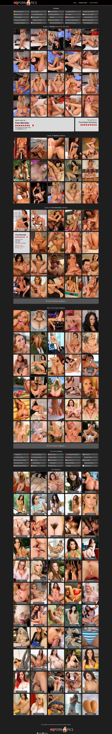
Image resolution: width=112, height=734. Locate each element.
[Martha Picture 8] (56, 61)
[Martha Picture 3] (56, 39)
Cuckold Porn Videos (20, 460)
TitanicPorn (18, 454)
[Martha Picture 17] (39, 106)
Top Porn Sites (87, 457)
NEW (74, 3)
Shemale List (87, 465)
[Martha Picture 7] (39, 61)
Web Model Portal (54, 14)
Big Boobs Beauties (20, 23)
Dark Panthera (36, 463)
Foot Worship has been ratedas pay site (23, 124)
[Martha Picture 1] (21, 39)
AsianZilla (35, 460)
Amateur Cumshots (20, 20)
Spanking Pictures (88, 463)
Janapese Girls (71, 11)
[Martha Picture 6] (21, 61)
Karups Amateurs (37, 23)
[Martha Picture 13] (56, 84)
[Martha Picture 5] (90, 39)
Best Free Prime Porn (55, 23)
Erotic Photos (53, 460)
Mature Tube (18, 14)
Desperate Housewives (73, 454)
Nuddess (69, 14)
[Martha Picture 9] (73, 61)
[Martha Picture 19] (73, 106)
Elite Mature (53, 454)
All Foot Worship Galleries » (56, 301)
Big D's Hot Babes (54, 20)
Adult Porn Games (71, 23)
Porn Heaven (36, 11)
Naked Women (53, 11)
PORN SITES (83, 3)
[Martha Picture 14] (73, 84)
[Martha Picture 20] (90, 106)
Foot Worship (64, 26)
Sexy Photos (53, 457)
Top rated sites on (88, 121)
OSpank (35, 465)
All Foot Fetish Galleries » (56, 446)
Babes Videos (70, 17)
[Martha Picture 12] (39, 84)
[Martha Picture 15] (90, 84)
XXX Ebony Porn (88, 23)
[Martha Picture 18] (56, 106)
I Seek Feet (52, 463)
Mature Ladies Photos (72, 20)
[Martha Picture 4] (73, 39)
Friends (56, 8)
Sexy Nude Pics (19, 11)
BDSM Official (70, 463)
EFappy (69, 465)
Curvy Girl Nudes (37, 454)
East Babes (87, 460)
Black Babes (18, 17)
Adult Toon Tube (88, 17)
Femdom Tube (19, 463)
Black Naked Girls (88, 20)
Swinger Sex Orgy (37, 20)
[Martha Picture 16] (21, 106)
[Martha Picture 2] (39, 39)
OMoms (52, 17)
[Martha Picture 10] (90, 61)
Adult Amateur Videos (20, 465)
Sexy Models (36, 17)
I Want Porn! (53, 465)
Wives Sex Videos (88, 14)
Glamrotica (87, 454)
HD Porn (69, 457)
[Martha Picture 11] (21, 84)
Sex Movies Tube (37, 457)
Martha (52, 26)
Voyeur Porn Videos (89, 11)
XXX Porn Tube (19, 457)
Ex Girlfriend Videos (37, 14)
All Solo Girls (70, 460)
